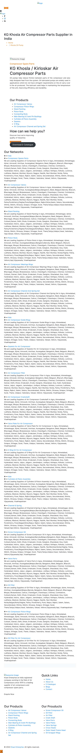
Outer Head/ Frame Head (56, 730)
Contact (49, 689)
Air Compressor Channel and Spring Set (29, 126)
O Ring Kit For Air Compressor (20, 450)
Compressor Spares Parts (18, 158)
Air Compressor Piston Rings (19, 612)
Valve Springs (51, 725)
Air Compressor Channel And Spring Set (24, 291)
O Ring (16, 124)
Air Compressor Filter (16, 373)
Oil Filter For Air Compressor (19, 638)
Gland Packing (19, 109)
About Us (49, 682)
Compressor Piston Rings (24, 106)
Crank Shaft (50, 718)
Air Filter (49, 715)
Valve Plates (50, 723)
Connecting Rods (21, 114)
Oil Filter (11, 585)
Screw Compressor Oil (17, 532)
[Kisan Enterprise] (40, 3)
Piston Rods (18, 111)
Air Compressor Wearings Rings (20, 264)
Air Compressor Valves (23, 104)
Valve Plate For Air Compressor (20, 423)
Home (11, 43)
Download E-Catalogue (22, 145)
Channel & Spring (15, 505)
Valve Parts (12, 559)
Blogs (48, 687)
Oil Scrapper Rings (53, 733)
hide (9, 156)
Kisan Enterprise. (17, 747)
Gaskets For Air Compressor (19, 346)
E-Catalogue (51, 684)
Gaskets (17, 121)
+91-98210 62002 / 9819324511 (16, 698)
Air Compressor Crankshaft (19, 397)
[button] (40, 156)
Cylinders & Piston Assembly (25, 119)
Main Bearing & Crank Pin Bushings (27, 116)
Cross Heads (51, 728)
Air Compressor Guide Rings (19, 320)
